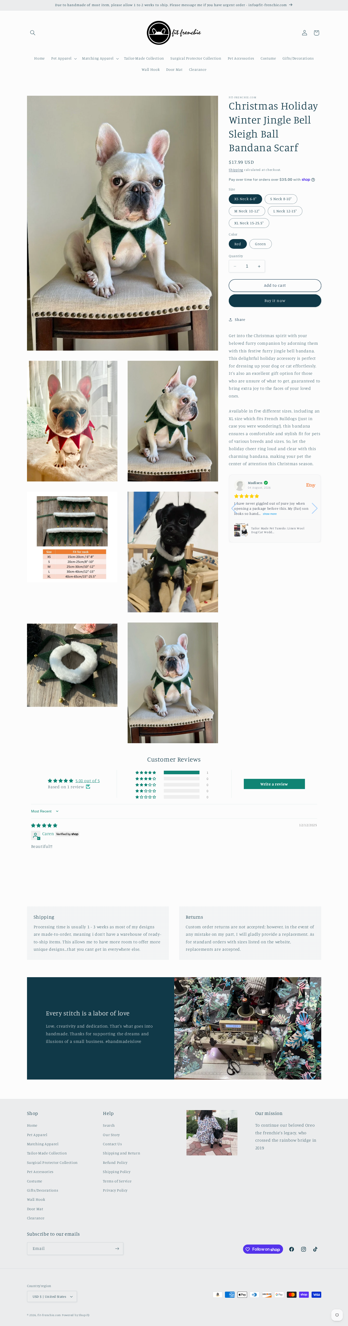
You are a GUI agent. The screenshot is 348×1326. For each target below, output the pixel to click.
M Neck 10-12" (247, 211)
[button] (33, 33)
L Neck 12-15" (285, 211)
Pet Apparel (37, 1134)
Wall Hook (36, 1199)
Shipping (236, 170)
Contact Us (112, 1144)
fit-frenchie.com (49, 1315)
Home (32, 1125)
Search (109, 1125)
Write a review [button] (274, 783)
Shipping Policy (116, 1172)
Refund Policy (115, 1162)
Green (260, 244)
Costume (34, 1181)
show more (270, 513)
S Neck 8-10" (281, 199)
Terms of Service (117, 1181)
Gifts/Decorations (42, 1190)
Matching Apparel (43, 1144)
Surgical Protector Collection (52, 1162)
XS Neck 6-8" (245, 199)
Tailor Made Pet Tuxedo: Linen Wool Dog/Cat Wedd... (277, 530)
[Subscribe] (117, 1248)
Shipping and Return (121, 1153)
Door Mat (35, 1209)
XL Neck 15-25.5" (249, 223)
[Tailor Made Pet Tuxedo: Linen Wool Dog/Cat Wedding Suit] (241, 530)
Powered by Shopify (76, 1315)
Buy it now (275, 300)
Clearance (36, 1218)
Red (237, 244)
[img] (44, 825)
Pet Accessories (40, 1172)
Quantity (236, 256)
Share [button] (240, 319)
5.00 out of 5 (87, 780)
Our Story (111, 1134)
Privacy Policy (115, 1190)
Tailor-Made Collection (47, 1153)
